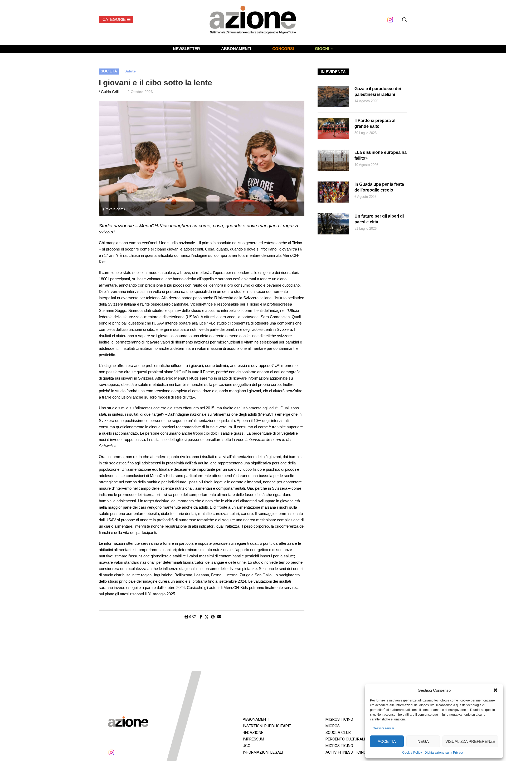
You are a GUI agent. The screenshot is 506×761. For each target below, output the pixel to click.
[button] (495, 690)
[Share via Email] (219, 617)
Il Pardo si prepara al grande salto (374, 123)
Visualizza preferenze (470, 741)
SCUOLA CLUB (338, 732)
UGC (246, 745)
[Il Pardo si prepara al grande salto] (333, 128)
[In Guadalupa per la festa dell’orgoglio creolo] (333, 192)
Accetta (387, 741)
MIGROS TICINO (339, 719)
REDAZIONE (253, 732)
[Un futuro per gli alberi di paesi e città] (333, 223)
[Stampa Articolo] (186, 617)
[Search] (404, 19)
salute (130, 71)
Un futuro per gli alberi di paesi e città (379, 219)
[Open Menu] (116, 19)
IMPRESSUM (253, 739)
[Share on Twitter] (206, 617)
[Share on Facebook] (201, 617)
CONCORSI (283, 48)
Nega (423, 741)
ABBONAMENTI (236, 48)
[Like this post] (194, 617)
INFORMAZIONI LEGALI (263, 752)
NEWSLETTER (186, 48)
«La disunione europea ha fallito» (380, 155)
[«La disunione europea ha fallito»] (333, 160)
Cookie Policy (412, 752)
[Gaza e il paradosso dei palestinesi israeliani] (333, 96)
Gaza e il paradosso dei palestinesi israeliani (377, 91)
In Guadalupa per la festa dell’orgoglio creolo (379, 187)
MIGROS (332, 726)
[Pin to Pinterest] (213, 617)
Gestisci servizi (383, 728)
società (109, 71)
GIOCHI (322, 48)
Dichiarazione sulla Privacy (444, 752)
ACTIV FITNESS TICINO (345, 752)
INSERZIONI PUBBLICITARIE (267, 726)
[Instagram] (390, 19)
